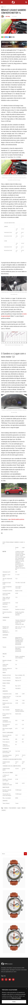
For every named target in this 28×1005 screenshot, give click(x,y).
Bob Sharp (8, 16)
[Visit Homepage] (13, 2)
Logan (19, 808)
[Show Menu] (2, 2)
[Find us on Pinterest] (13, 979)
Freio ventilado (12, 808)
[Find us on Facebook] (2, 979)
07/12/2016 (14, 16)
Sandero (3, 810)
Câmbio (6, 808)
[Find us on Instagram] (6, 979)
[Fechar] (26, 988)
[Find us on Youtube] (9, 979)
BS (4, 7)
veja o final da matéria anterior (16, 519)
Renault (23, 808)
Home (2, 7)
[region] (14, 996)
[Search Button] (26, 2)
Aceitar (14, 1001)
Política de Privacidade (16, 998)
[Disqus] (14, 833)
